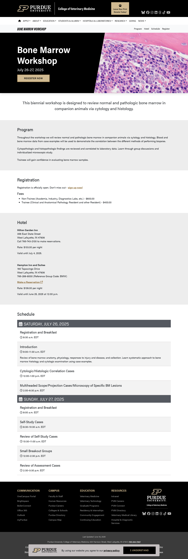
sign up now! (75, 187)
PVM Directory (118, 510)
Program (138, 28)
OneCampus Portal (26, 496)
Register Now (33, 78)
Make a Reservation (30, 282)
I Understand (139, 550)
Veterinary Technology (90, 501)
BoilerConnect (24, 505)
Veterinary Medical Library (124, 515)
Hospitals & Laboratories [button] (97, 20)
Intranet (115, 496)
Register (166, 28)
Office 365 (22, 510)
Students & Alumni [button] (68, 20)
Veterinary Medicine (89, 496)
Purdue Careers (56, 505)
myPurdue (22, 519)
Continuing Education (90, 519)
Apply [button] (26, 20)
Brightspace (23, 501)
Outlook (21, 515)
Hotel (146, 28)
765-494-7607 (135, 541)
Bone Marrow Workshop (31, 28)
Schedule (155, 28)
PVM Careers (117, 501)
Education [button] (49, 20)
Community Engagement (92, 515)
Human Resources (57, 501)
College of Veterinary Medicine (76, 8)
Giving (132, 20)
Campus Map (55, 519)
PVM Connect (118, 505)
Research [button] (120, 20)
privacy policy (111, 550)
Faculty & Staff (56, 496)
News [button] (141, 20)
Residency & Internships (91, 510)
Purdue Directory (57, 515)
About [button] (36, 20)
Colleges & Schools (58, 510)
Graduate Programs (89, 505)
